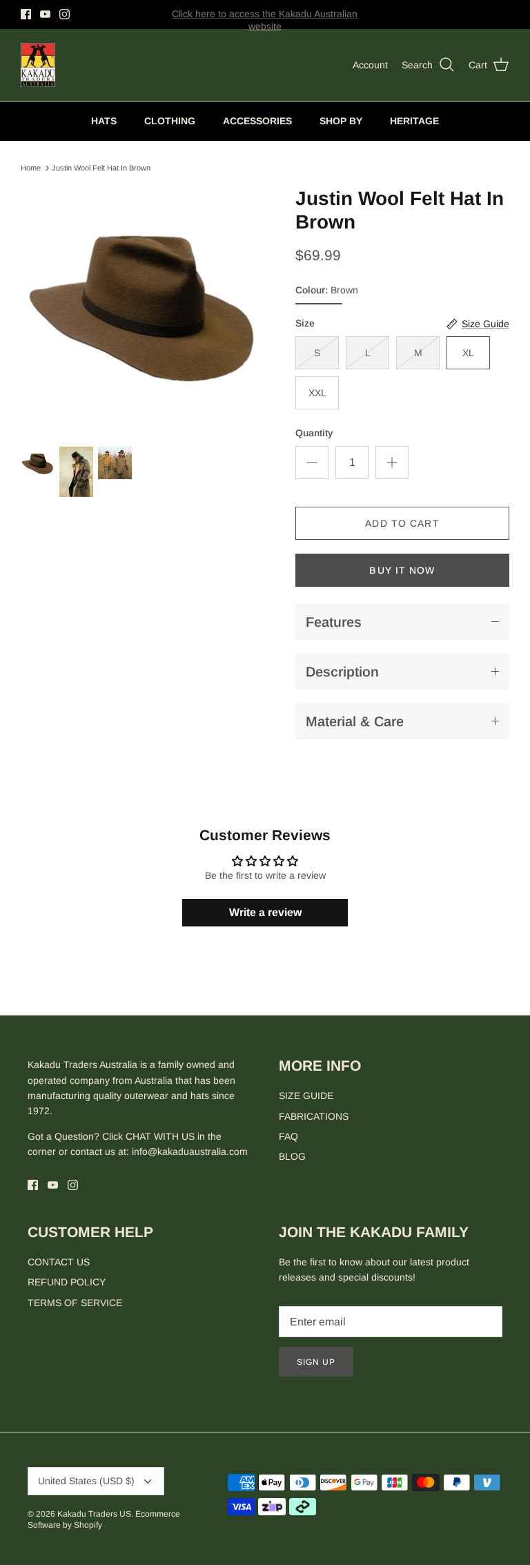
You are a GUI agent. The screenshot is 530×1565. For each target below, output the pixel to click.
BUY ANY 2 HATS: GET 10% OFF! (265, 20)
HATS (104, 120)
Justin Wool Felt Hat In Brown (101, 168)
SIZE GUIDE (306, 1095)
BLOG (292, 1156)
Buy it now (402, 570)
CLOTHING (169, 120)
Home (31, 168)
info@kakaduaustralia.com (190, 1151)
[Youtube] (45, 14)
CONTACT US (59, 1261)
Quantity (314, 432)
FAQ (288, 1136)
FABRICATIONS (314, 1116)
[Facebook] (26, 14)
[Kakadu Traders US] (38, 65)
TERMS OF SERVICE (75, 1302)
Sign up (316, 1362)
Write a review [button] (265, 912)
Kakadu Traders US (94, 1514)
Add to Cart (402, 523)
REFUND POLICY (67, 1281)
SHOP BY (341, 120)
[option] (143, 309)
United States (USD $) (86, 1480)
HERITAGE (414, 120)
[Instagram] (64, 14)
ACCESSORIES (257, 120)
